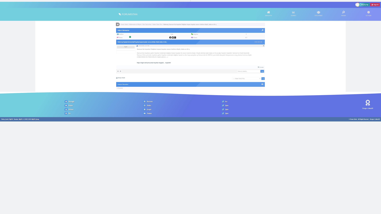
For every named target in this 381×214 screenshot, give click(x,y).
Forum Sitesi (124, 24)
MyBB (11, 119)
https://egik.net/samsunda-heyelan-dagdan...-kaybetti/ (154, 63)
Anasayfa (71, 101)
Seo (226, 101)
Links (226, 105)
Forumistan (129, 14)
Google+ (149, 109)
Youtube (149, 113)
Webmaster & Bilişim (135, 24)
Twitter (149, 105)
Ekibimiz (71, 109)
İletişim (70, 105)
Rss (69, 113)
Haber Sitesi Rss (157, 24)
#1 (263, 45)
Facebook (149, 101)
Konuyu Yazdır (121, 77)
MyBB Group (35, 119)
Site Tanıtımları (146, 24)
